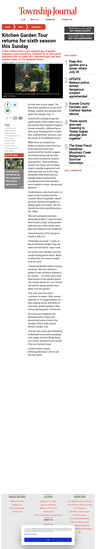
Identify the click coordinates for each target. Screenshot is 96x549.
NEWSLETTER (74, 3)
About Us (34, 19)
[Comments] (7, 111)
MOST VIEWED (70, 55)
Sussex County (8, 63)
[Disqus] (32, 391)
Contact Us (67, 19)
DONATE (88, 3)
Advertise (50, 19)
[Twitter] (15, 105)
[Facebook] (7, 105)
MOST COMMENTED (73, 170)
